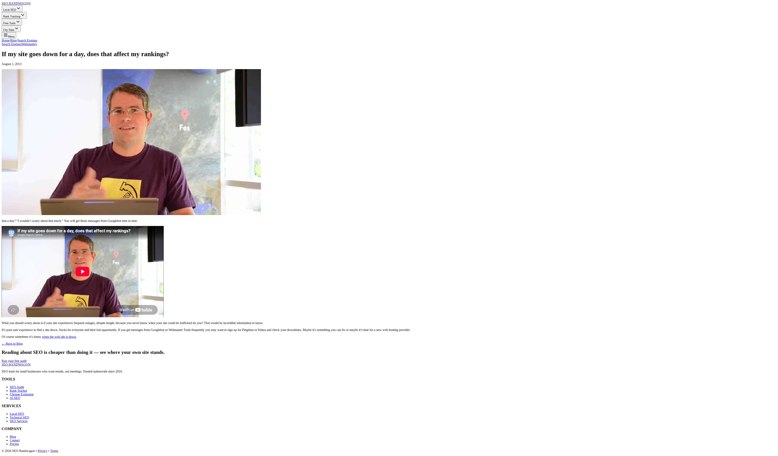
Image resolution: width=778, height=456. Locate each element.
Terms (54, 451)
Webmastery (29, 44)
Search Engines (27, 40)
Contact (15, 440)
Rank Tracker (18, 390)
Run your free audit (14, 361)
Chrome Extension (22, 394)
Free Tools (9, 23)
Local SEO (9, 9)
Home (6, 40)
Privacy (42, 451)
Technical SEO (19, 417)
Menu (11, 36)
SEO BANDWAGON (16, 3)
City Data (8, 29)
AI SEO (15, 398)
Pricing (14, 444)
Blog (13, 40)
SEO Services (19, 421)
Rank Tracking (11, 16)
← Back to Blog (12, 343)
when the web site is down (59, 336)
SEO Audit (17, 387)
